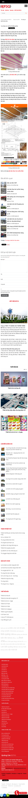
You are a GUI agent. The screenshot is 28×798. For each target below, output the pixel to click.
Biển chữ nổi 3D (16, 628)
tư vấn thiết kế (11, 650)
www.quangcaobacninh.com (20, 768)
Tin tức (2, 10)
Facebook (3, 773)
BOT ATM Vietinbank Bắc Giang (15, 233)
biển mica (10, 631)
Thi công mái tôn (4, 581)
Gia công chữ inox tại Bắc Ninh (7, 749)
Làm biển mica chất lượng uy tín (13, 499)
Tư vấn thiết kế (4, 787)
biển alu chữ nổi (5, 628)
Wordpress (14, 773)
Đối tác (7, 10)
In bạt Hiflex (3, 726)
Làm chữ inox (4, 667)
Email (2, 279)
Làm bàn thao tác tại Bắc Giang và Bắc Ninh (11, 568)
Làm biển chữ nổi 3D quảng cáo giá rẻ (14, 489)
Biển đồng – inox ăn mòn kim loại (13, 509)
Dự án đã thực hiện (14, 185)
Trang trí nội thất (16, 19)
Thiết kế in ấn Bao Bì (14, 388)
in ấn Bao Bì (20, 641)
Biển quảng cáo (7, 634)
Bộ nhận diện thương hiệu (6, 708)
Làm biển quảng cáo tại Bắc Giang (8, 687)
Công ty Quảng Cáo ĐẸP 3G (6, 19)
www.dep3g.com (9, 768)
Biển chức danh (4, 673)
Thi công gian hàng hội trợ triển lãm (8, 553)
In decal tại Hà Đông (5, 700)
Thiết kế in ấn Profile (5, 606)
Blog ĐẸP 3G (8, 773)
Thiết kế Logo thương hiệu (7, 612)
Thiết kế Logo (4, 721)
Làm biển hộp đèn (4, 676)
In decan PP (3, 724)
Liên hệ (11, 10)
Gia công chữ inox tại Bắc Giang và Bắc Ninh (16, 479)
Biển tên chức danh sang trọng (13, 504)
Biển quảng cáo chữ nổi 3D (6, 682)
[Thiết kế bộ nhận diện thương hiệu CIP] (14, 401)
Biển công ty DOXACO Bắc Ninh (15, 226)
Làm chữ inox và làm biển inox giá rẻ (14, 484)
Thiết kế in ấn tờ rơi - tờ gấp (14, 432)
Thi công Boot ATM (5, 678)
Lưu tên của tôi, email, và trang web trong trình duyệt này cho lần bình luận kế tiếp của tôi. (13, 291)
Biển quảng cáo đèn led (20, 634)
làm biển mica (21, 644)
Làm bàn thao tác (4, 742)
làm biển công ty (5, 644)
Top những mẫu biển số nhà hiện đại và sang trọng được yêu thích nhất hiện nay (16, 448)
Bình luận (3, 259)
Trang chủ (3, 784)
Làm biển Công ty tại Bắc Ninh (7, 693)
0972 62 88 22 (17, 10)
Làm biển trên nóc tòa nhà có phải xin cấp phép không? (15, 463)
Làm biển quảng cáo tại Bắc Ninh (7, 689)
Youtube (24, 773)
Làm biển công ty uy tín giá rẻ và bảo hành (15, 494)
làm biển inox (13, 644)
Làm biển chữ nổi (4, 666)
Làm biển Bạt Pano (5, 685)
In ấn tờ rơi (25, 641)
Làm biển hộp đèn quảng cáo (12, 514)
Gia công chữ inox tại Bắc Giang (7, 747)
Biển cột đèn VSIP (12, 183)
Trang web (3, 284)
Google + (4, 775)
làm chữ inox (19, 647)
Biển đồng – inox (4, 675)
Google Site (19, 773)
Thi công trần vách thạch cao (7, 542)
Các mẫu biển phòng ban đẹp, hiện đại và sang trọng (16, 458)
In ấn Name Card (5, 614)
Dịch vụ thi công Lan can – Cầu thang (9, 576)
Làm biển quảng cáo (15, 208)
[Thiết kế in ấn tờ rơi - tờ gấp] (14, 423)
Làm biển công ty (4, 664)
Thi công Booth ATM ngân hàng (13, 519)
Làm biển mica (4, 671)
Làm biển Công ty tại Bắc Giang (7, 691)
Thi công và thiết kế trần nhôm (12, 240)
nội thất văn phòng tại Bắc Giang (7, 698)
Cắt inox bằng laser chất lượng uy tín (14, 474)
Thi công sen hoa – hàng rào (7, 584)
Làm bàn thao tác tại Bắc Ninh (7, 745)
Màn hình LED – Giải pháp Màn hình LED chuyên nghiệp (15, 453)
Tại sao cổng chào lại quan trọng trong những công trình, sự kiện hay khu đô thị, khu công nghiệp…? (16, 469)
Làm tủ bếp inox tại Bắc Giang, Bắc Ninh (10, 565)
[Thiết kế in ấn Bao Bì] (14, 379)
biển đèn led (5, 638)
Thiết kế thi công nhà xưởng (7, 578)
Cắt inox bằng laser (5, 751)
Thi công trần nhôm (5, 735)
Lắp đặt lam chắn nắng (5, 738)
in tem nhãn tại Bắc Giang (6, 694)
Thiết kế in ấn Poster (5, 603)
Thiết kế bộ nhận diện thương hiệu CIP (14, 410)
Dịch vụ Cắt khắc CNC (6, 537)
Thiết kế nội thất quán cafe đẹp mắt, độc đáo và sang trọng (13, 533)
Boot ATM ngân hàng (10, 641)
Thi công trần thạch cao (6, 736)
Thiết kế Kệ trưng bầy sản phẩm (8, 548)
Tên (1, 274)
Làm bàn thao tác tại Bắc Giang (7, 744)
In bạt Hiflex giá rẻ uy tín (6, 620)
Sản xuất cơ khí (14, 193)
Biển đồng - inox (14, 638)
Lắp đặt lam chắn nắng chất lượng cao (9, 545)
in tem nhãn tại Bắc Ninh (6, 696)
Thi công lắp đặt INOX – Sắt (7, 570)
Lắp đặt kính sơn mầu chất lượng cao (9, 550)
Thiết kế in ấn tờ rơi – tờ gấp (7, 601)
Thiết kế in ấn (14, 367)
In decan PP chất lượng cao (7, 617)
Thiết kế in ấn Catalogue (6, 609)
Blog (8, 6)
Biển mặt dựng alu (19, 631)
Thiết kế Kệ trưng (4, 740)
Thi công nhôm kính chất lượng (8, 573)
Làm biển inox (4, 669)
